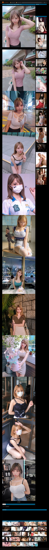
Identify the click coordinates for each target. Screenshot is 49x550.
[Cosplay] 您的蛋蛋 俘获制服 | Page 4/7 (40, 151)
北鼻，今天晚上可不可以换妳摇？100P (24, 541)
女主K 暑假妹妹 (30, 526)
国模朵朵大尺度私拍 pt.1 (5, 526)
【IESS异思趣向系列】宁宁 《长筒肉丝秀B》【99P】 (15, 531)
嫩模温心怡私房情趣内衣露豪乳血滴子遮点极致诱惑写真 (42, 531)
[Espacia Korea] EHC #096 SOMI (5, 531)
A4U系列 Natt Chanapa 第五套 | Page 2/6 (40, 168)
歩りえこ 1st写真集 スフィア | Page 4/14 (40, 109)
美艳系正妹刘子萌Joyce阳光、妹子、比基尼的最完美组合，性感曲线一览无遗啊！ (33, 541)
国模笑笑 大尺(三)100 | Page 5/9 (39, 185)
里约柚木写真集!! (13, 536)
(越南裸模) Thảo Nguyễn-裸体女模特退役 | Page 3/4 (41, 67)
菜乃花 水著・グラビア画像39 (5, 541)
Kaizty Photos (5, 2)
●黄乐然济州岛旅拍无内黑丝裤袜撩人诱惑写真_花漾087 (42, 541)
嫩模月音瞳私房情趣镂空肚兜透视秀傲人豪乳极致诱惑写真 (33, 531)
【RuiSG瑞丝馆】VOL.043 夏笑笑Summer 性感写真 (33, 536)
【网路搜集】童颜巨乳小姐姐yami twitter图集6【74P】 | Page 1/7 (41, 50)
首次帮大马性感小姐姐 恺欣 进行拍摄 (24, 526)
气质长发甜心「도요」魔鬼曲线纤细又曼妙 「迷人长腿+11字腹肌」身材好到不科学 (42, 536)
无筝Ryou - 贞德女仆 (22, 531)
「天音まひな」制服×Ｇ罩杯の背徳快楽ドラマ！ (15, 541)
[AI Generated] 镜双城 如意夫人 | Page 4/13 (40, 34)
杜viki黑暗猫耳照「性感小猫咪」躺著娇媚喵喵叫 (6, 536)
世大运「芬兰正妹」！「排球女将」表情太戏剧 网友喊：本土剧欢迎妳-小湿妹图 (41, 75)
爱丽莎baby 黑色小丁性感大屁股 (23, 536)
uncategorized (7, 506)
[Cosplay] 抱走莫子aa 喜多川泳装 (41, 526)
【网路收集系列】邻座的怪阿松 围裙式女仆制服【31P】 (15, 526)
